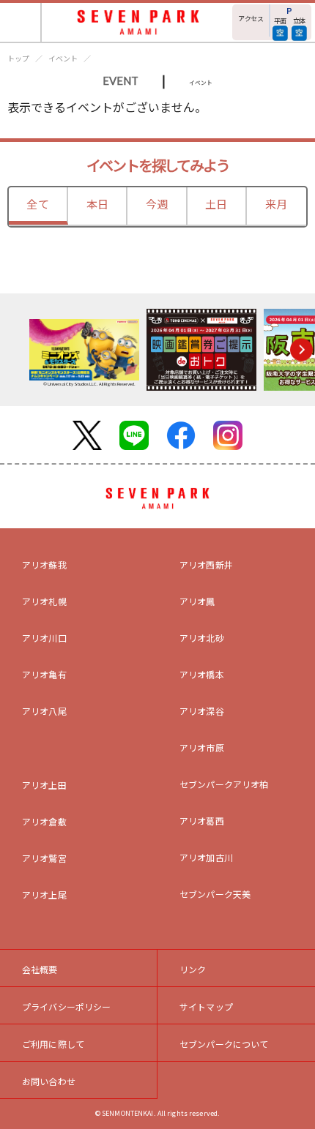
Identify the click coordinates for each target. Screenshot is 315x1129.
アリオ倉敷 (44, 821)
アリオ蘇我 (44, 564)
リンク (192, 969)
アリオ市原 (201, 747)
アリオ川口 (44, 637)
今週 (157, 203)
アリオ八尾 (44, 711)
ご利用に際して (53, 1044)
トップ (18, 58)
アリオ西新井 (206, 564)
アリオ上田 (44, 785)
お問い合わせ (48, 1081)
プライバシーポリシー (66, 1006)
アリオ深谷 (201, 711)
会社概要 (40, 969)
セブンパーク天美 (215, 894)
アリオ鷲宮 (44, 858)
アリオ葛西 (201, 820)
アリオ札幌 (44, 601)
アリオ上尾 (44, 894)
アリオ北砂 (201, 637)
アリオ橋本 (201, 674)
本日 (97, 203)
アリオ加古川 (206, 857)
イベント (63, 58)
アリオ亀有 (44, 674)
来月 (276, 203)
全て (37, 203)
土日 (216, 203)
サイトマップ (206, 1006)
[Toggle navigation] (21, 22)
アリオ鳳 (197, 601)
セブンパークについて (224, 1044)
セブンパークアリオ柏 (224, 784)
